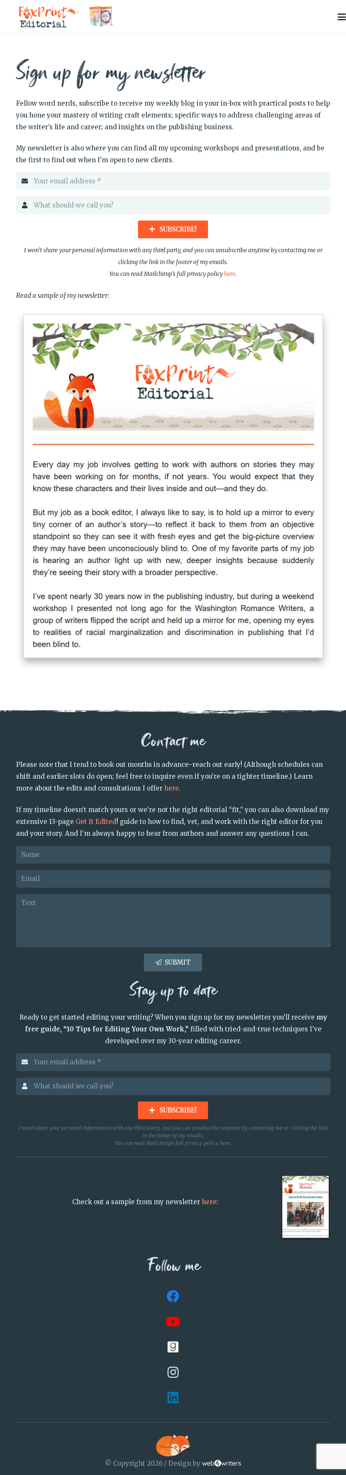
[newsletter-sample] (173, 490)
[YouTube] (173, 1321)
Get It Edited (96, 822)
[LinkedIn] (173, 1397)
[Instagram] (173, 1372)
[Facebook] (173, 1296)
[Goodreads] (173, 1347)
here (229, 274)
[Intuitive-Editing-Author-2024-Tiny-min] (101, 16)
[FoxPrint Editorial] (50, 16)
